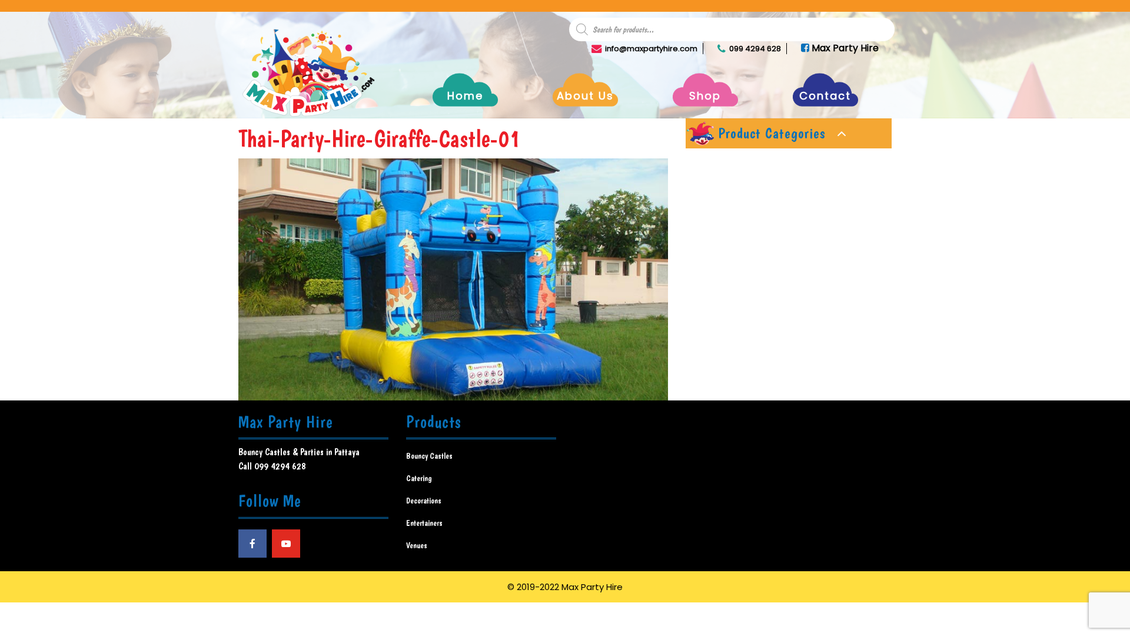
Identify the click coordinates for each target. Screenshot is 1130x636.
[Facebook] (252, 543)
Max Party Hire (844, 48)
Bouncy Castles (429, 456)
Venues (416, 545)
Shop (705, 95)
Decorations (423, 500)
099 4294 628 (755, 48)
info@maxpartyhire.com (651, 48)
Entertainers (424, 523)
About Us (585, 95)
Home (465, 95)
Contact (825, 95)
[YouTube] (286, 543)
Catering (419, 478)
